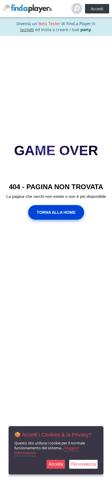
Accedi (97, 8)
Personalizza (83, 464)
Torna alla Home (56, 212)
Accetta (56, 464)
